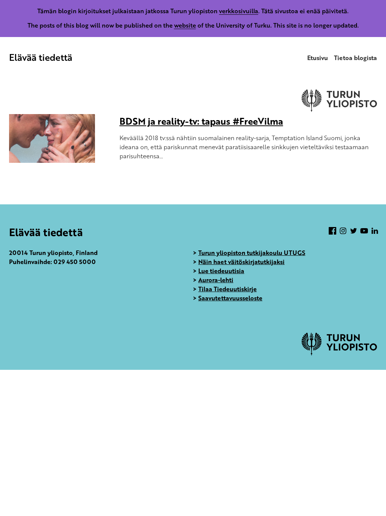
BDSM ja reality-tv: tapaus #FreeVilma (201, 121)
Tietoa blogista (355, 57)
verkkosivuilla (238, 10)
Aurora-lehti (215, 279)
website (185, 25)
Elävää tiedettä (40, 57)
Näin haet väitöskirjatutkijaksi (241, 261)
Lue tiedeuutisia (221, 270)
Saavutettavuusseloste (230, 298)
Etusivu (317, 57)
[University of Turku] (339, 353)
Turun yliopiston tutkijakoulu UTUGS (251, 252)
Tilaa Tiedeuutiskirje (227, 289)
